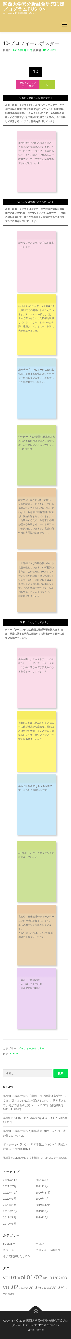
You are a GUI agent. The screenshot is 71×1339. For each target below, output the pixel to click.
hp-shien (49, 50)
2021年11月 (10, 1180)
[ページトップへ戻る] (36, 1311)
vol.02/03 (23, 1288)
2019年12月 (43, 1205)
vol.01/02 (30, 1277)
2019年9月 (42, 1211)
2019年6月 (42, 1217)
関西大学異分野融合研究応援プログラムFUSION (33, 6)
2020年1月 (9, 1205)
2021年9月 (42, 1180)
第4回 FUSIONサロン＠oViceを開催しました (30, 1118)
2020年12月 (10, 1192)
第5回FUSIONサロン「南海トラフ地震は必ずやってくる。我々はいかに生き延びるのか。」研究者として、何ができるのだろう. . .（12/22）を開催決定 (35, 1100)
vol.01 (15, 1053)
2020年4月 (42, 1198)
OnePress (40, 1325)
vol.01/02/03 (55, 1277)
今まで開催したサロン (17, 1256)
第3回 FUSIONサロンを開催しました (26, 1157)
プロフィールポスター (31, 1048)
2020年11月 (43, 1192)
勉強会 (11, 1293)
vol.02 (10, 1287)
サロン (40, 1243)
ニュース (8, 1250)
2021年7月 (9, 1186)
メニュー (64, 24)
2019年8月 (9, 1217)
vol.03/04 (46, 1288)
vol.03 (35, 1287)
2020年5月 (9, 1198)
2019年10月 (10, 1211)
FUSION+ (9, 1243)
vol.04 (58, 1287)
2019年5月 (9, 1223)
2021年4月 (42, 1186)
